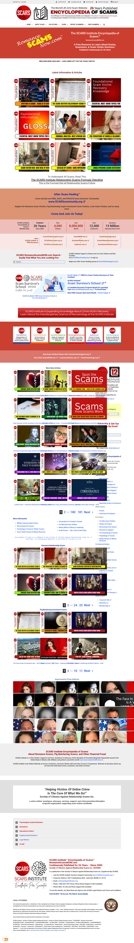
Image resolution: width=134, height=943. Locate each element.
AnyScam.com (79, 244)
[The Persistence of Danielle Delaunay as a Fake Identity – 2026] (60, 558)
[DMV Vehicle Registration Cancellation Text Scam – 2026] (87, 464)
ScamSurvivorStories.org (107, 244)
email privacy (113, 448)
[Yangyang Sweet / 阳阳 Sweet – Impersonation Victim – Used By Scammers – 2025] (60, 649)
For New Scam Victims (107, 521)
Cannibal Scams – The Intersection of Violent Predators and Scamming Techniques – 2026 (87, 451)
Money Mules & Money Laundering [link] (71, 527)
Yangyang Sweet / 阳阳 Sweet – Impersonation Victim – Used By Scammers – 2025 (59, 664)
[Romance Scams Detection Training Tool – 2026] (33, 381)
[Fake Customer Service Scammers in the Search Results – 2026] (33, 408)
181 (80, 512)
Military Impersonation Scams (27, 523)
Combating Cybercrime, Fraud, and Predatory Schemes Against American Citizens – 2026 (60, 505)
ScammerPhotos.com (79, 240)
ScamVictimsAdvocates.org (107, 240)
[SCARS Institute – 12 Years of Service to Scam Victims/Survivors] (108, 366)
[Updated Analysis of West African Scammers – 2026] (76, 125)
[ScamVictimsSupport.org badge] (57, 327)
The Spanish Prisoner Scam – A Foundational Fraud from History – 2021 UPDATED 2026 (60, 423)
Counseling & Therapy (107, 592)
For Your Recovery (38, 298)
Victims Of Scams (105, 524)
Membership (103, 606)
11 (81, 671)
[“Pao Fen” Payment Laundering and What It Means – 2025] (87, 649)
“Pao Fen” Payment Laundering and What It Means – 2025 (85, 663)
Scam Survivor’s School (84, 283)
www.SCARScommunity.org (65, 201)
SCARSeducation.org (52, 240)
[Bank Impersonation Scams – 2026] (76, 157)
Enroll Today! (72, 275)
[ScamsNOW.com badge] (21, 327)
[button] (104, 24)
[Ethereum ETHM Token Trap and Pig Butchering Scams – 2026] (60, 623)
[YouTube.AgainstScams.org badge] (76, 327)
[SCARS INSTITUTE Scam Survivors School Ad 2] (40, 273)
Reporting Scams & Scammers (110, 503)
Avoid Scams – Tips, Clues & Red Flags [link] (72, 530)
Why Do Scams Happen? (108, 490)
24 (75, 605)
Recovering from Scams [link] (25, 526)
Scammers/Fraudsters (107, 514)
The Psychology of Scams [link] (108, 533)
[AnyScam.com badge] (94, 327)
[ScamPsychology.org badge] (112, 327)
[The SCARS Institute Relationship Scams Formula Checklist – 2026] (76, 92)
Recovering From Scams (108, 493)
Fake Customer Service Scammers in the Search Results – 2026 (33, 423)
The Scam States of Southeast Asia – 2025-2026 (28, 663)
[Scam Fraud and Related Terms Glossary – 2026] (39, 125)
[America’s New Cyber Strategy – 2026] (87, 490)
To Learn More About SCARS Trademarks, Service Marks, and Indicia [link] (46, 930)
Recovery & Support (106, 530)
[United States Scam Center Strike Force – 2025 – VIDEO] (87, 584)
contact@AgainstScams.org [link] (68, 881)
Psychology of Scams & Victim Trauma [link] (30, 529)
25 (81, 605)
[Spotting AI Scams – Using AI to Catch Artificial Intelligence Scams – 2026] (39, 92)
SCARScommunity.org (52, 244)
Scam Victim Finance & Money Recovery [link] (31, 532)
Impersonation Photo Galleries (67, 679)
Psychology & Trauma (107, 536)
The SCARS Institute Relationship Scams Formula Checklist (67, 180)
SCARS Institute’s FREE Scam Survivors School (38, 296)
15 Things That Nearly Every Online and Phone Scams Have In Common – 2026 (87, 423)
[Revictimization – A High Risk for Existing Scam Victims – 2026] (39, 157)
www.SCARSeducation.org (82, 289)
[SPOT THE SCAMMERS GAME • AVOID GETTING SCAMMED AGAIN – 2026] (87, 381)
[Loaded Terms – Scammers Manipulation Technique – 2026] (33, 490)
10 (75, 671)
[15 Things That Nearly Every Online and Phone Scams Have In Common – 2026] (87, 408)
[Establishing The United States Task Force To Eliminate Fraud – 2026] (33, 464)
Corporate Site (104, 600)
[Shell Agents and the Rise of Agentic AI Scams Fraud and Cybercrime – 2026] (60, 464)
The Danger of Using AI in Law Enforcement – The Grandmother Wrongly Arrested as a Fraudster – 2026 (60, 451)
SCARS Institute (30, 240)
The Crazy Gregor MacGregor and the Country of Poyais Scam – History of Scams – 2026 (33, 451)
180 (72, 512)
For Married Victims (102, 544)
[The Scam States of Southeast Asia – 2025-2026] (33, 649)
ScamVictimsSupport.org (52, 236)
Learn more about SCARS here (90, 760)
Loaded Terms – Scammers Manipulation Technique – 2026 (33, 504)
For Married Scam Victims (68, 524)
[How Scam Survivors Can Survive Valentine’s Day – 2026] (60, 584)
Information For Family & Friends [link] (70, 521)
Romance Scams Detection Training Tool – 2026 (33, 395)
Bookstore (103, 603)
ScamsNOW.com (80, 237)
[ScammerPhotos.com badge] (39, 327)
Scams (101, 511)
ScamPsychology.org (106, 237)
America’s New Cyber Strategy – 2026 (87, 504)
